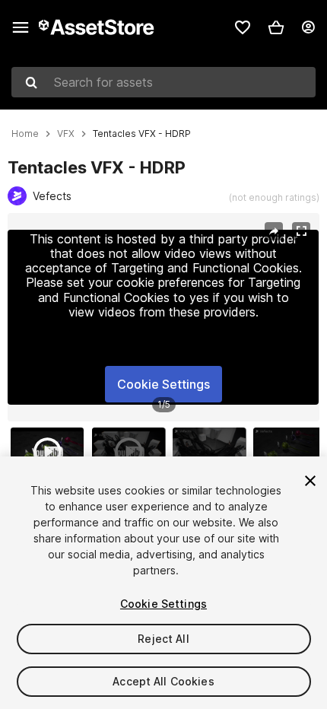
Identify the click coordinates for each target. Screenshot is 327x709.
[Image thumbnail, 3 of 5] (213, 452)
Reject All (163, 638)
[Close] (310, 481)
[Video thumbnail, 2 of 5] (132, 452)
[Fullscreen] (301, 231)
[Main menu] (20, 27)
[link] (242, 27)
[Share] (274, 231)
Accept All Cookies (163, 681)
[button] (276, 27)
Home (25, 134)
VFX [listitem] (66, 134)
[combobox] (163, 82)
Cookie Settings (163, 384)
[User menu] (308, 27)
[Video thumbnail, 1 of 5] (51, 452)
